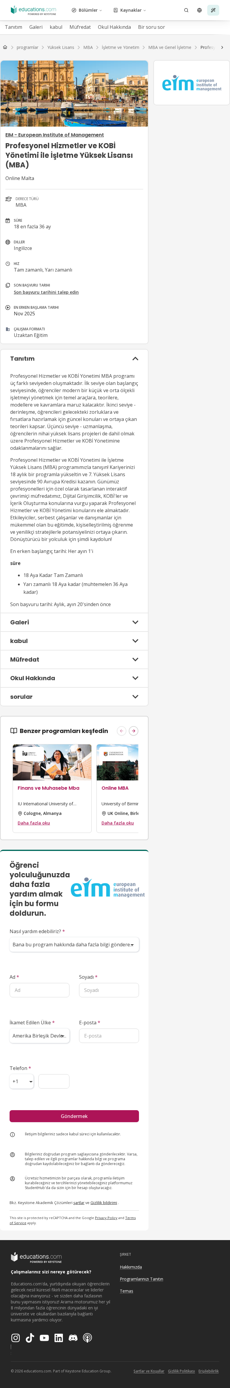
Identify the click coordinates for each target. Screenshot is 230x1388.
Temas (126, 1291)
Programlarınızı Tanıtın (141, 1279)
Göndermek (74, 1116)
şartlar (78, 1202)
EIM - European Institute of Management (54, 134)
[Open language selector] (199, 10)
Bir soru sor (151, 27)
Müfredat (80, 27)
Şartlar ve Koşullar (149, 1371)
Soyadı (88, 977)
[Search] (186, 10)
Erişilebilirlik (209, 1371)
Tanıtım (13, 27)
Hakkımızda (131, 1267)
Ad (14, 977)
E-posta (89, 1022)
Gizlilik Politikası (181, 1371)
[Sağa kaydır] (222, 47)
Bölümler (88, 10)
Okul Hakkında (114, 27)
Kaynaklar (131, 10)
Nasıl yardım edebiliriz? (37, 931)
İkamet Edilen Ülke (32, 1022)
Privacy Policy (106, 1217)
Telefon (20, 1068)
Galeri (36, 27)
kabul (56, 27)
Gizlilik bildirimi (103, 1202)
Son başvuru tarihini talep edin (46, 292)
